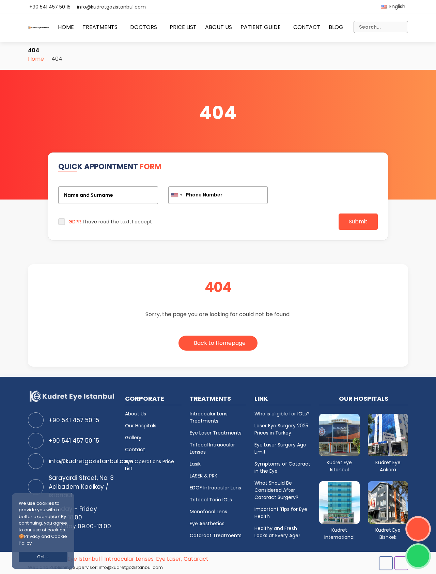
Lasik (195, 463)
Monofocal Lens (208, 511)
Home (36, 59)
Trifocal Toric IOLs (211, 499)
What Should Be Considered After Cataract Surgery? (276, 490)
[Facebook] (386, 563)
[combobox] (176, 195)
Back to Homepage (220, 343)
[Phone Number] (218, 195)
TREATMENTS (100, 27)
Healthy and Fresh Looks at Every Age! (277, 532)
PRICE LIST (183, 27)
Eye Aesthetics (207, 523)
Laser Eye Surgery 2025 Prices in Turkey (281, 429)
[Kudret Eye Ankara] (388, 434)
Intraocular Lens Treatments (209, 417)
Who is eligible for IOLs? (282, 413)
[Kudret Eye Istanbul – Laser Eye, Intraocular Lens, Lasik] (38, 30)
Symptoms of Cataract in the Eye (282, 467)
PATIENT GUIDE (260, 27)
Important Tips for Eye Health (280, 513)
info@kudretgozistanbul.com (111, 6)
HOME (66, 27)
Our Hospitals (140, 425)
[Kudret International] (339, 502)
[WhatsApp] (418, 556)
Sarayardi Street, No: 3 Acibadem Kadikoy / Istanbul (81, 486)
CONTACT (306, 27)
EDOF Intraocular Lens (215, 487)
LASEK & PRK (203, 475)
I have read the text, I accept (110, 221)
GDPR (74, 221)
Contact (135, 449)
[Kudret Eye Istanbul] (339, 434)
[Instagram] (401, 563)
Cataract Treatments (216, 535)
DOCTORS (143, 27)
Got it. (43, 557)
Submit (358, 221)
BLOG (336, 27)
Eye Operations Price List (149, 465)
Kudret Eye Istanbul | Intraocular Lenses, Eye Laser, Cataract (128, 559)
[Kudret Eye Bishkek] (388, 502)
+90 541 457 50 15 (50, 6)
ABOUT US (218, 27)
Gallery (133, 437)
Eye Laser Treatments (216, 432)
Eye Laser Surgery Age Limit (280, 448)
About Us (135, 413)
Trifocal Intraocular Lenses (212, 448)
